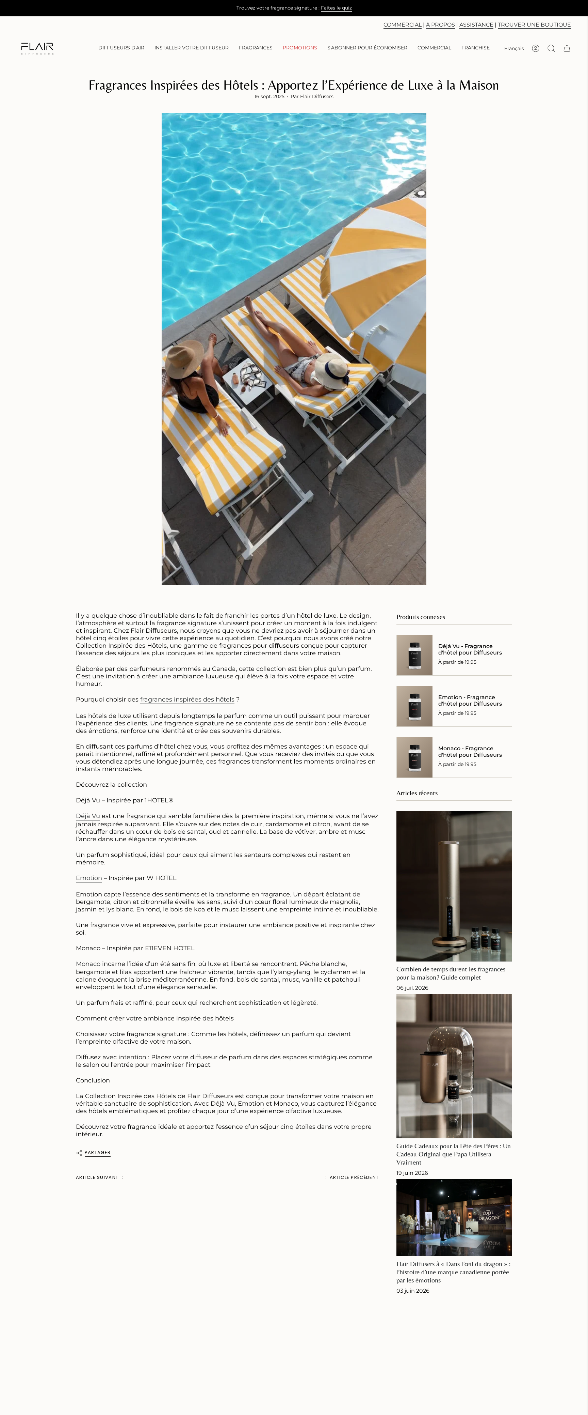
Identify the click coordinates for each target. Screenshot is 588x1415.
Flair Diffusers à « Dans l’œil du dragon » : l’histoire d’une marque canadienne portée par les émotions (453, 1272)
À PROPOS (440, 24)
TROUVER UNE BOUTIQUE (534, 24)
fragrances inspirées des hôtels (187, 699)
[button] (121, 48)
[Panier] (567, 48)
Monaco (88, 964)
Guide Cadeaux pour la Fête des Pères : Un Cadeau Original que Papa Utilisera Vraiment (453, 1154)
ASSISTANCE (476, 24)
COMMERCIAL (402, 24)
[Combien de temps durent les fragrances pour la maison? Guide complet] (454, 886)
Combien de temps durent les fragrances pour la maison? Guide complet (450, 973)
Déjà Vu (88, 816)
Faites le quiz (336, 8)
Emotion (89, 878)
